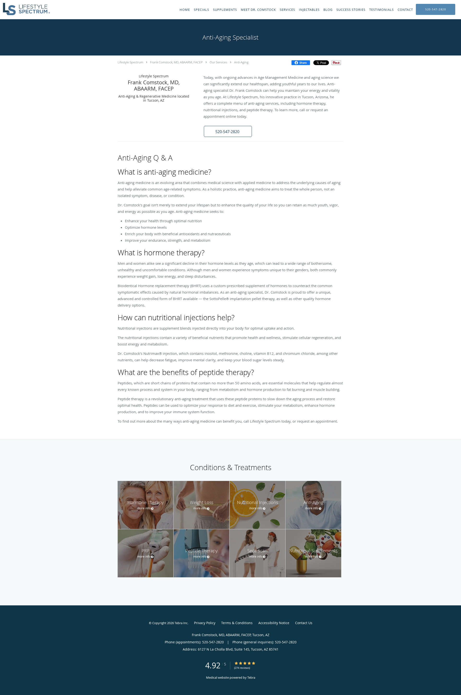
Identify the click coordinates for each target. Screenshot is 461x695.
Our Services (218, 62)
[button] (228, 131)
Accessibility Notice (273, 623)
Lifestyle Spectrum (130, 62)
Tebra (251, 677)
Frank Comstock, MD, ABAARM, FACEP (176, 62)
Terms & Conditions (237, 623)
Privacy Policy (204, 623)
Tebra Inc (181, 623)
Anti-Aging (241, 62)
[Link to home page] (25, 9)
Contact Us (303, 623)
